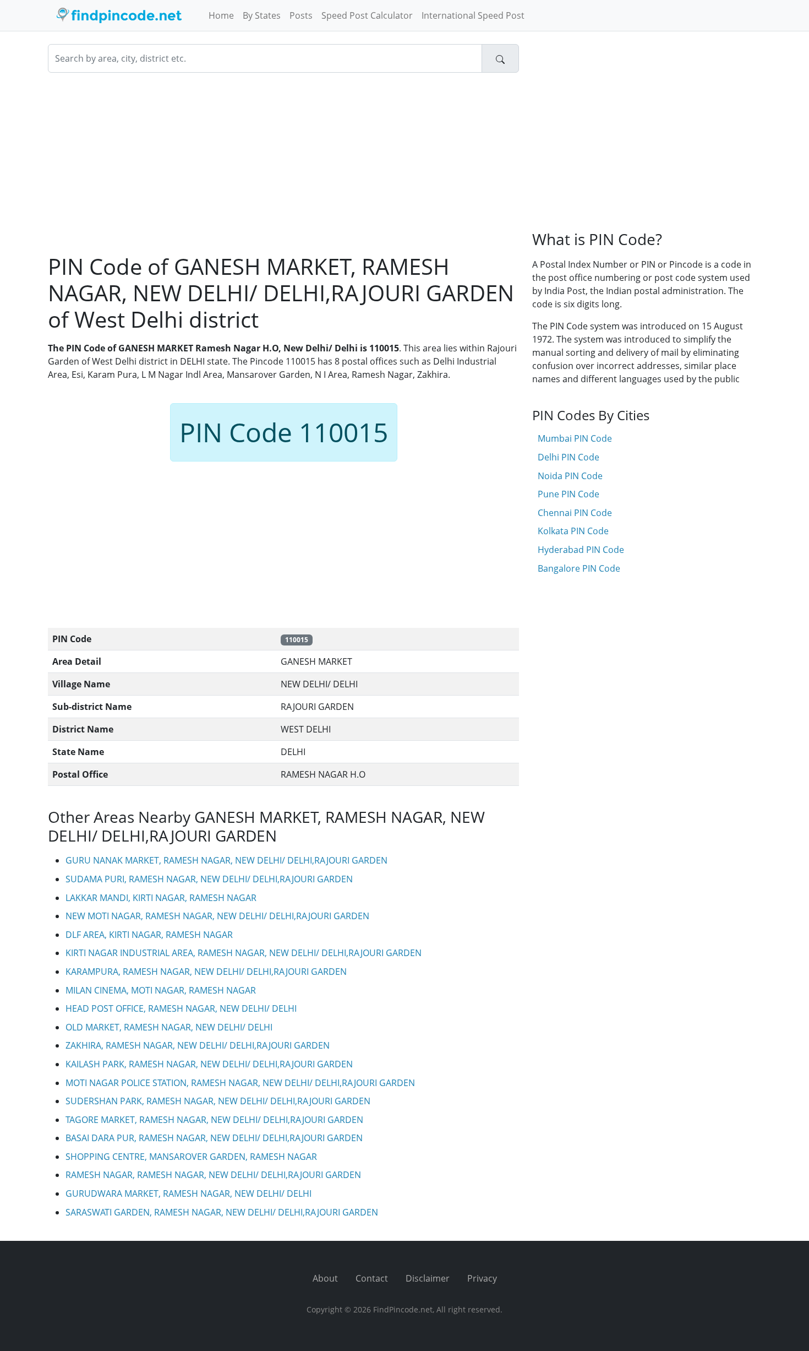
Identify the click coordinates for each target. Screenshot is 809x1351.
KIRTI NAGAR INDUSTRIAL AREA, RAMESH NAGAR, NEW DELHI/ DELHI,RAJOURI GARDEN (243, 953)
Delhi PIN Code (568, 457)
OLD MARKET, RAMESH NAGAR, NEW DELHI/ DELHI (168, 1027)
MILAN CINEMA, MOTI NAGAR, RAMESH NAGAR (160, 990)
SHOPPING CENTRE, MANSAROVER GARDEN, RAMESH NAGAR (191, 1157)
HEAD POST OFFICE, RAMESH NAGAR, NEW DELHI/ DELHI (181, 1008)
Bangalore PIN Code (579, 568)
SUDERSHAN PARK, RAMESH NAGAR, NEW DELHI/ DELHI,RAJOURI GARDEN (217, 1101)
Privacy (482, 1278)
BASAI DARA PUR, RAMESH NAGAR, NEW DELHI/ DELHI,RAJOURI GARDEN (214, 1138)
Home (221, 15)
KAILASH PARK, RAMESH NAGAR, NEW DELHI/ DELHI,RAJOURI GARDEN (209, 1064)
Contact (372, 1278)
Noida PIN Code (570, 476)
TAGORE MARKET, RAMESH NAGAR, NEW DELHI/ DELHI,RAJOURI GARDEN (214, 1120)
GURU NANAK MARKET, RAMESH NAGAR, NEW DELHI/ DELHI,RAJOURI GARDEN (226, 860)
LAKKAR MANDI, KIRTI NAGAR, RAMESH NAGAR (160, 898)
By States (262, 15)
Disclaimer (428, 1278)
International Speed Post (473, 15)
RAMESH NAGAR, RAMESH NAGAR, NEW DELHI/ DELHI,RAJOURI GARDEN (213, 1175)
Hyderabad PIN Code (581, 550)
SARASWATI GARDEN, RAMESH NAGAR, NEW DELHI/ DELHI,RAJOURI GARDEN (221, 1212)
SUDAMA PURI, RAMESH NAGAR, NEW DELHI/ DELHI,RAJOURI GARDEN (209, 879)
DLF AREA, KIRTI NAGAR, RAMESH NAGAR (149, 935)
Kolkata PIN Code (573, 531)
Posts (301, 15)
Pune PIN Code (568, 494)
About (325, 1278)
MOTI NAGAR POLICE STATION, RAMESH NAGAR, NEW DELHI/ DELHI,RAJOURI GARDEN (240, 1083)
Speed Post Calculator (367, 15)
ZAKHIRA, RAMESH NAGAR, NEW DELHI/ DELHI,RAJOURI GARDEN (197, 1045)
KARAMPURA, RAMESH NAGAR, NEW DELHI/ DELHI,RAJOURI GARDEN (206, 971)
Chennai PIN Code (575, 513)
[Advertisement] (283, 163)
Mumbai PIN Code (575, 438)
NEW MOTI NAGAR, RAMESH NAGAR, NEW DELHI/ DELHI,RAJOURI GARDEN (217, 916)
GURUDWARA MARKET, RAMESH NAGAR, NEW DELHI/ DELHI (188, 1193)
